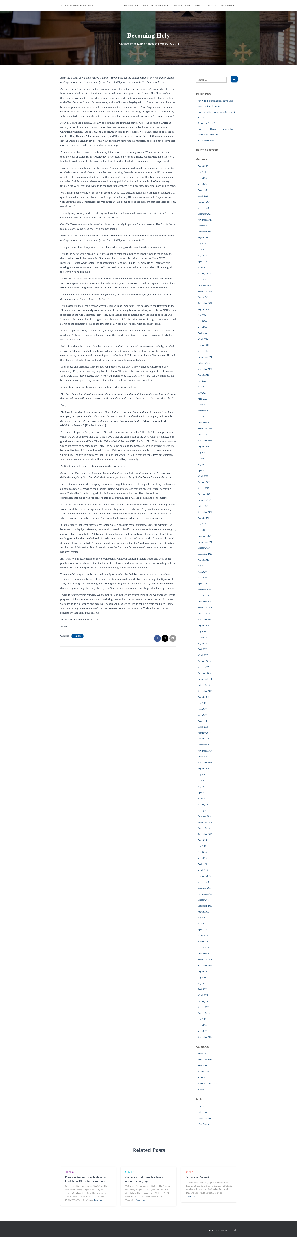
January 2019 (203, 667)
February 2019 (204, 661)
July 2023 (202, 381)
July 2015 (202, 918)
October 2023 (204, 363)
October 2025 (204, 226)
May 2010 (202, 1031)
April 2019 (202, 649)
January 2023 (203, 416)
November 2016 (205, 822)
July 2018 (202, 703)
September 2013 (205, 965)
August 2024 (203, 309)
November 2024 (205, 291)
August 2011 (203, 971)
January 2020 (203, 595)
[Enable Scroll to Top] (291, 1231)
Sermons (199, 5)
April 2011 (202, 989)
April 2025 (202, 261)
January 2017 (203, 810)
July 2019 (202, 631)
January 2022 (203, 488)
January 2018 (203, 739)
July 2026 (202, 172)
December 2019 (204, 601)
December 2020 (204, 536)
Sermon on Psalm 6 (206, 123)
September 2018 (205, 691)
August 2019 (203, 625)
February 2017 (204, 804)
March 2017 (203, 798)
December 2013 (204, 953)
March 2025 (203, 267)
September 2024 (205, 303)
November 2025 (205, 220)
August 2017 (203, 768)
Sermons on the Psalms (208, 1083)
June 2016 (202, 852)
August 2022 (203, 446)
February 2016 (204, 876)
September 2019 (205, 619)
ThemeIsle (232, 1230)
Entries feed (203, 1112)
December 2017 (204, 745)
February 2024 (204, 345)
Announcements (181, 5)
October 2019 (204, 613)
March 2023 (203, 405)
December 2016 (204, 816)
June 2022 (202, 458)
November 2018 (205, 679)
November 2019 (205, 607)
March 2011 (203, 995)
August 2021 (203, 518)
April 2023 (202, 399)
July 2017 (202, 774)
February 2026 (204, 202)
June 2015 (202, 924)
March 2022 (203, 476)
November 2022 (205, 429)
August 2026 (203, 166)
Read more (98, 1200)
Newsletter (226, 5)
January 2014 (203, 947)
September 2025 (205, 232)
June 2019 (202, 637)
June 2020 (202, 572)
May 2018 (202, 715)
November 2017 (205, 751)
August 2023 (203, 375)
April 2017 (202, 792)
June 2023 (202, 387)
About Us (202, 1054)
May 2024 (202, 327)
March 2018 (203, 727)
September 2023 (205, 369)
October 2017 (204, 757)
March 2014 (203, 936)
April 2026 (202, 190)
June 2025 (202, 250)
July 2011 (202, 977)
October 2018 (204, 685)
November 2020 (205, 542)
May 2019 (202, 643)
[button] (137, 5)
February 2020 (204, 590)
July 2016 (202, 846)
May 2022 (202, 464)
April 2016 (202, 864)
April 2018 (202, 721)
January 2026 (203, 208)
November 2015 (205, 894)
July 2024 (202, 315)
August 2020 (203, 560)
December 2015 (204, 888)
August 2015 (203, 912)
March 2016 (203, 870)
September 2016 (205, 834)
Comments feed (204, 1118)
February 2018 (204, 733)
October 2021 (204, 506)
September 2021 (205, 512)
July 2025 (202, 244)
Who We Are (130, 5)
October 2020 (204, 548)
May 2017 (202, 786)
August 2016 (203, 840)
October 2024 (204, 297)
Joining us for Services (154, 5)
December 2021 (204, 494)
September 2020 (205, 554)
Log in (201, 1106)
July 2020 (202, 566)
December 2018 (204, 673)
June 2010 (202, 1025)
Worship (201, 1089)
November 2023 (205, 357)
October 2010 (204, 1013)
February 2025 (204, 273)
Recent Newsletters (206, 140)
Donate (212, 5)
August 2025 (203, 238)
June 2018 (202, 709)
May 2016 (202, 858)
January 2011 (203, 1007)
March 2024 (203, 339)
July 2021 (202, 524)
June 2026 (202, 178)
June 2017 (202, 780)
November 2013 (205, 959)
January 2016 (203, 882)
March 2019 (203, 655)
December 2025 (204, 214)
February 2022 (204, 482)
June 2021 (202, 530)
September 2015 (205, 906)
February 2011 (204, 1001)
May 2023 (202, 393)
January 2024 (203, 351)
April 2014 (202, 929)
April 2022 (202, 470)
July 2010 (202, 1019)
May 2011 (202, 983)
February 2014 (204, 942)
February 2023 (204, 411)
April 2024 (202, 333)
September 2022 (205, 440)
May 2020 (202, 578)
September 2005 (205, 1037)
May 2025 (202, 255)
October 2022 (204, 434)
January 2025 (203, 279)
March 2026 (203, 196)
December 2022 (204, 423)
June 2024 (202, 321)
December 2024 (204, 285)
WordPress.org (204, 1124)
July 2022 (202, 452)
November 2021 (205, 500)
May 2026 (202, 184)
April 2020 (202, 584)
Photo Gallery (204, 1072)
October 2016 (204, 828)
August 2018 (203, 697)
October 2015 (204, 900)
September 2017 (205, 763)
